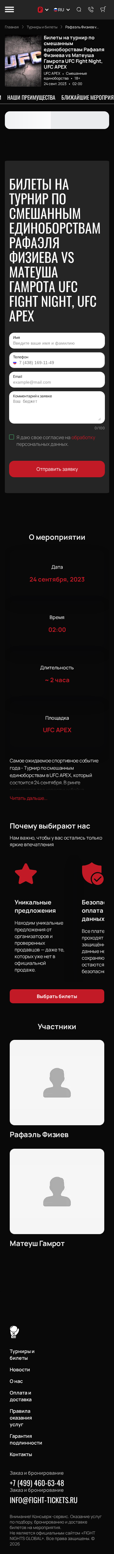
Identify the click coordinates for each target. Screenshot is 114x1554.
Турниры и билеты (22, 1354)
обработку (83, 437)
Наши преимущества (31, 97)
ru (61, 9)
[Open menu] (9, 10)
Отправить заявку (57, 469)
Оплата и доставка (21, 1396)
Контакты (21, 1454)
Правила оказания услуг (21, 1418)
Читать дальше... (28, 798)
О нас (16, 1381)
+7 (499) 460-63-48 (37, 1482)
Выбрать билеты (57, 996)
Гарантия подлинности (26, 1439)
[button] (15, 362)
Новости (20, 1369)
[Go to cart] (103, 10)
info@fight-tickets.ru (44, 1499)
